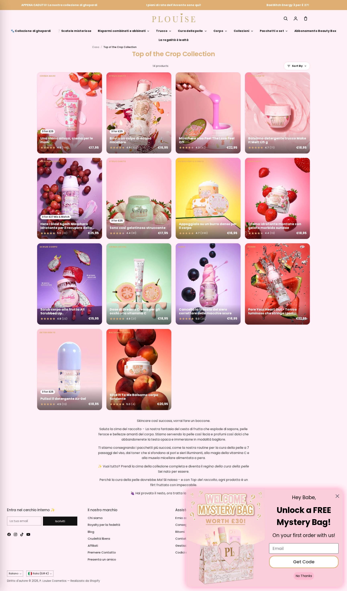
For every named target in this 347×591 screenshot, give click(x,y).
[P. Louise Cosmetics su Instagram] (15, 535)
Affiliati (93, 545)
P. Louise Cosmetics (53, 581)
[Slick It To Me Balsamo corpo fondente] (138, 369)
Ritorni (180, 532)
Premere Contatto (102, 552)
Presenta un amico (102, 559)
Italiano (13, 573)
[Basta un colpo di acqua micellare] (138, 112)
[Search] (285, 18)
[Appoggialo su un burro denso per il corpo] (208, 198)
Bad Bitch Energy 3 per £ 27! (287, 5)
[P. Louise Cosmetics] (173, 17)
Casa (95, 47)
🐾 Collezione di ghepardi (31, 31)
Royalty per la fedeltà (104, 525)
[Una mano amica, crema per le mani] (69, 112)
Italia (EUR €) (41, 573)
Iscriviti (60, 521)
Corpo (218, 31)
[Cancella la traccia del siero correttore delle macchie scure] (208, 283)
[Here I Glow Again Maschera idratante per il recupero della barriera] (69, 198)
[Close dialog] (337, 496)
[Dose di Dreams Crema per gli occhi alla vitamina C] (138, 283)
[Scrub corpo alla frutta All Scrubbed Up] (69, 283)
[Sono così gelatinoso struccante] (138, 198)
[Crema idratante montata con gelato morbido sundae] (277, 198)
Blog (91, 532)
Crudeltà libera (99, 538)
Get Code (303, 562)
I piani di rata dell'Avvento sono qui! (173, 5)
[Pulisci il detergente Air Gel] (69, 369)
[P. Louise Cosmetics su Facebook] (9, 535)
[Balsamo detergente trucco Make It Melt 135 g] (277, 112)
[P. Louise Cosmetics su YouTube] (28, 535)
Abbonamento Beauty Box (315, 31)
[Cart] (305, 18)
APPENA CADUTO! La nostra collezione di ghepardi (59, 5)
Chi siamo (95, 518)
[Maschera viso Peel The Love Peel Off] (208, 112)
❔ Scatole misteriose (74, 31)
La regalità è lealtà (173, 40)
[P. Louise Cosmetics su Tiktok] (21, 535)
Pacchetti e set (272, 31)
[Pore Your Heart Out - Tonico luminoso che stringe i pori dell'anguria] (277, 283)
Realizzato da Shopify (85, 581)
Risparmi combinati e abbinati (122, 31)
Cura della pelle (190, 31)
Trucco (161, 31)
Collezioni (241, 31)
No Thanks (304, 576)
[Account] (295, 18)
